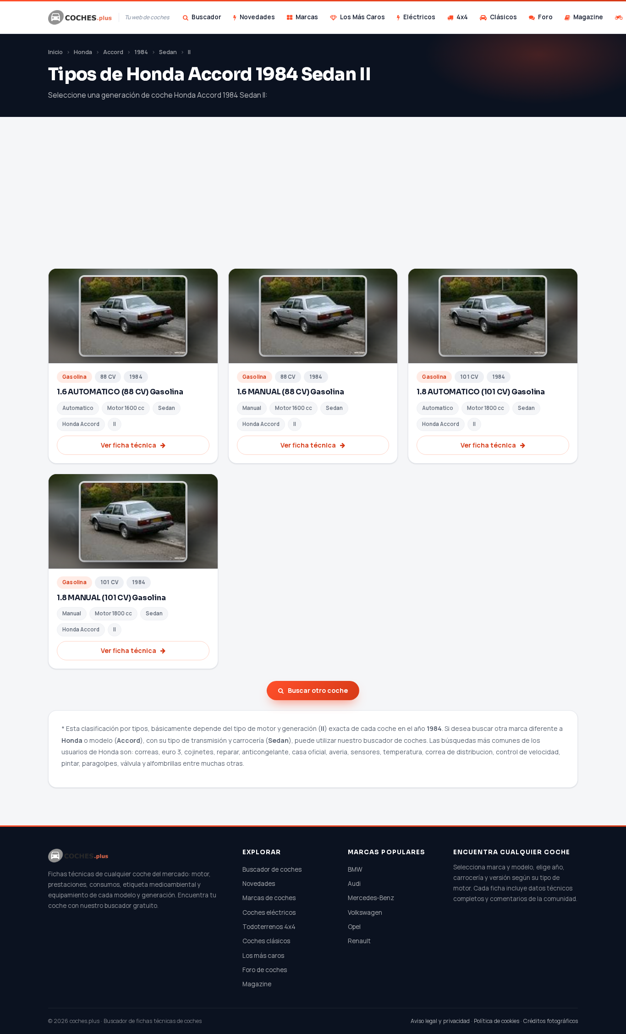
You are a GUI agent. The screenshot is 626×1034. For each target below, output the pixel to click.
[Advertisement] (313, 199)
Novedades (257, 17)
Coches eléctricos (269, 912)
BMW (355, 869)
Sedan (168, 52)
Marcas (307, 17)
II (189, 52)
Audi (354, 883)
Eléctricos (419, 17)
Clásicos (503, 17)
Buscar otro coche (318, 690)
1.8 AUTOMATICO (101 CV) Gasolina (481, 391)
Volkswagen (365, 912)
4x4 (462, 17)
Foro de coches (264, 970)
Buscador (206, 17)
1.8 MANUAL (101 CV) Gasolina (111, 597)
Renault (359, 941)
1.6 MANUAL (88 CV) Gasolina (290, 391)
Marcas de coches (269, 898)
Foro (545, 17)
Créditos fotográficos (550, 1021)
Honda (83, 52)
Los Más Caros (362, 17)
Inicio (55, 52)
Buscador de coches (272, 869)
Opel (354, 927)
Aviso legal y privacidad (440, 1021)
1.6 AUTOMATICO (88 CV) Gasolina (120, 391)
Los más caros (263, 955)
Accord (113, 52)
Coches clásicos (266, 941)
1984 (141, 52)
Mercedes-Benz (371, 898)
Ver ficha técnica (128, 445)
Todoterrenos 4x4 (269, 927)
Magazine (588, 17)
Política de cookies (496, 1021)
